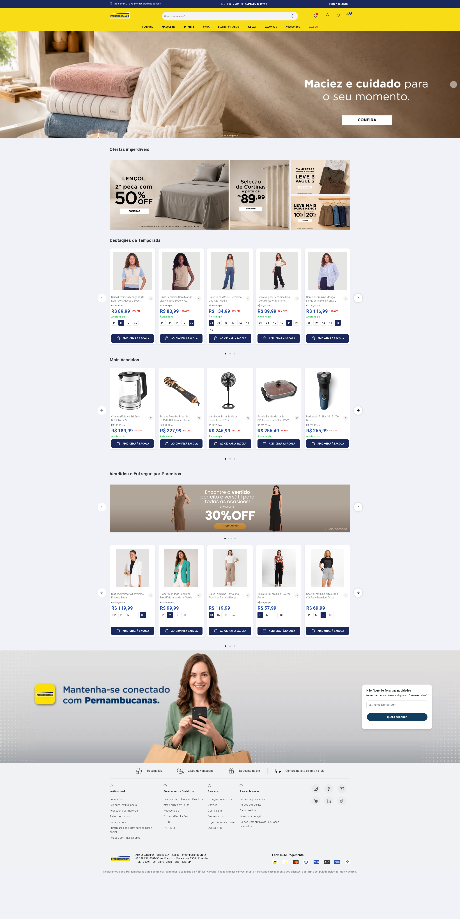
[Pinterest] (315, 800)
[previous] (102, 298)
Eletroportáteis (228, 27)
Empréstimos (216, 816)
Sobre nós (116, 799)
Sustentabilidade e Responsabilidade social (131, 830)
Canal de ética (248, 810)
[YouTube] (341, 788)
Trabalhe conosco (120, 816)
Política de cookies (250, 804)
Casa (206, 27)
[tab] (222, 135)
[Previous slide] (6, 84)
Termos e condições (252, 816)
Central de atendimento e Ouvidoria (184, 799)
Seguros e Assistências (221, 822)
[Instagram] (315, 788)
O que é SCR (215, 827)
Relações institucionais (123, 804)
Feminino (147, 27)
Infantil (189, 27)
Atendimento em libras (176, 804)
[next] (358, 298)
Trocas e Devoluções (176, 816)
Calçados (270, 27)
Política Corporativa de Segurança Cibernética (259, 824)
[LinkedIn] (328, 800)
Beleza (251, 27)
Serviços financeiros (220, 799)
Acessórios (293, 27)
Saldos (313, 27)
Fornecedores (118, 822)
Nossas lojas (171, 810)
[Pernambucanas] (120, 15)
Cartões (212, 804)
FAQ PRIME (170, 827)
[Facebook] (328, 788)
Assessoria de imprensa (124, 810)
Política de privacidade (253, 799)
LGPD (167, 822)
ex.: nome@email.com (382, 704)
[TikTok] (341, 800)
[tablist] (230, 351)
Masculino (168, 27)
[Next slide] (453, 84)
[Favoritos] (337, 15)
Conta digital (215, 810)
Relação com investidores (125, 837)
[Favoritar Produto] (150, 298)
